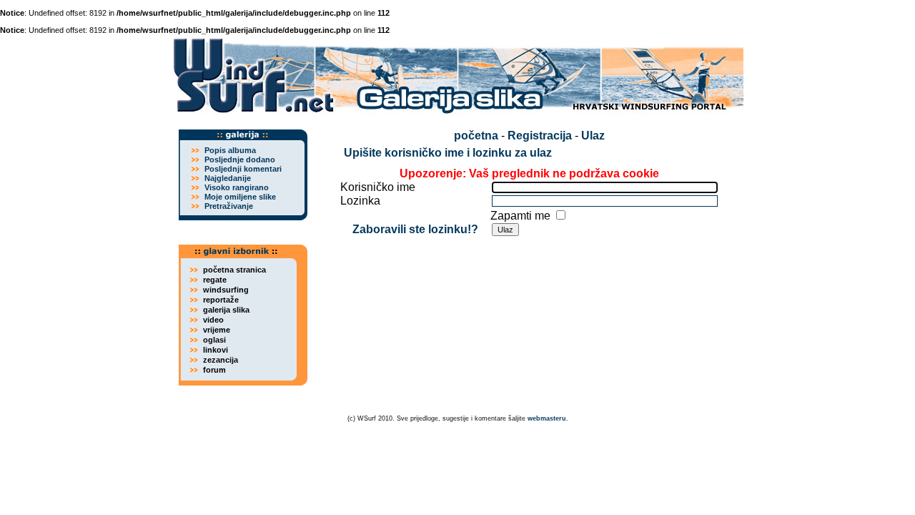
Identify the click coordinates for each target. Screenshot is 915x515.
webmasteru (547, 418)
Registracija (540, 135)
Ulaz (593, 135)
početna (476, 135)
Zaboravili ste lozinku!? (415, 229)
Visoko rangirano (236, 187)
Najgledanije (227, 178)
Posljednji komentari (243, 169)
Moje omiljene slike (240, 196)
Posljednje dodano (239, 159)
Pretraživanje (228, 206)
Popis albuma (230, 150)
